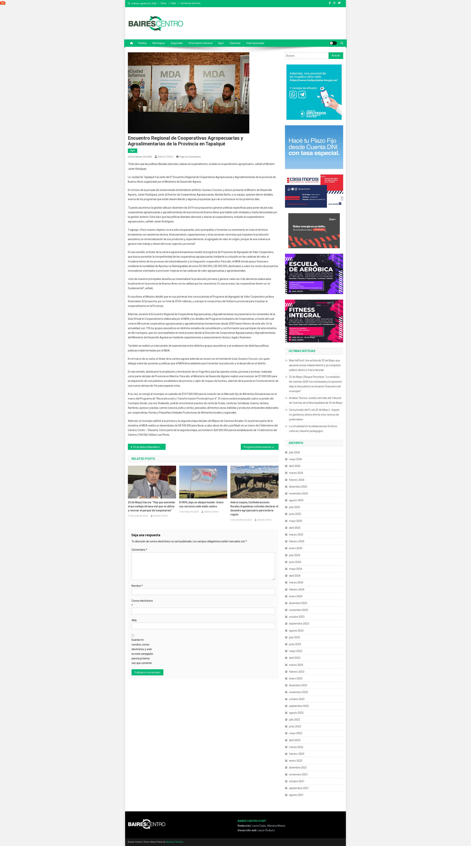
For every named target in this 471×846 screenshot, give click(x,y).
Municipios (159, 43)
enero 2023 (295, 678)
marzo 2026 (296, 472)
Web (134, 620)
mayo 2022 (295, 733)
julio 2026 (294, 452)
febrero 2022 (296, 753)
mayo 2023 (295, 651)
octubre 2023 (296, 616)
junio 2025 (295, 513)
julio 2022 (294, 719)
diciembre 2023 (298, 603)
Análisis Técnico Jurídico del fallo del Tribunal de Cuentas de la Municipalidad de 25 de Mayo (315, 400)
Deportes (235, 43)
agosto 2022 (296, 712)
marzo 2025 (296, 534)
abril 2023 (294, 657)
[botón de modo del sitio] (333, 43)
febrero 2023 (296, 671)
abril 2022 (294, 740)
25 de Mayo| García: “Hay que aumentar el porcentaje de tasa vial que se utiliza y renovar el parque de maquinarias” (151, 506)
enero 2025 (295, 548)
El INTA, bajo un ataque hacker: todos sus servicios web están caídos (201, 504)
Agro (221, 43)
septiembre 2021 (299, 788)
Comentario (139, 549)
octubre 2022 (296, 699)
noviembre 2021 (298, 774)
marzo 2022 (296, 747)
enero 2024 (295, 596)
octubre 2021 (296, 781)
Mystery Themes (174, 842)
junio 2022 (295, 726)
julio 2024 (294, 555)
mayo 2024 (295, 568)
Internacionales (255, 43)
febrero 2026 (296, 479)
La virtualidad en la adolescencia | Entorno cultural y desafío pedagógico (313, 428)
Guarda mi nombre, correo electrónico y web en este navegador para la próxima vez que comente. (142, 651)
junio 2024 (295, 562)
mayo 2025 (295, 520)
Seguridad (177, 43)
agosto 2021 (296, 794)
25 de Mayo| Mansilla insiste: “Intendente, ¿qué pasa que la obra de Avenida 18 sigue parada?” (149, 447)
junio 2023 (295, 644)
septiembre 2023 (299, 623)
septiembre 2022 (299, 705)
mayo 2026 (295, 459)
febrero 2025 (296, 541)
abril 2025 (294, 527)
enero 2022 (295, 760)
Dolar (173, 3)
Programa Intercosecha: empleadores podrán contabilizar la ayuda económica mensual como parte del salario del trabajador (261, 447)
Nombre (137, 585)
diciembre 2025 (298, 486)
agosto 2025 (296, 500)
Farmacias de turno (190, 3)
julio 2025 (294, 507)
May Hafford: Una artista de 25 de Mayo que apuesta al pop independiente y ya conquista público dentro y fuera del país (315, 365)
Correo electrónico (142, 603)
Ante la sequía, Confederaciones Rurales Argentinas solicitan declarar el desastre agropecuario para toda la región (254, 508)
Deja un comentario (190, 156)
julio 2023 (294, 637)
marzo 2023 (296, 664)
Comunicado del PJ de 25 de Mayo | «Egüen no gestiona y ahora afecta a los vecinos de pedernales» (314, 414)
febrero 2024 (296, 589)
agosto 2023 (296, 630)
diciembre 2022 (298, 685)
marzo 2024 (296, 582)
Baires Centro (165, 156)
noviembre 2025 (298, 493)
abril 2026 (294, 466)
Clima (163, 3)
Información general (200, 43)
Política (142, 43)
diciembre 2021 (298, 767)
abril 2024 (294, 575)
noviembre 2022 (298, 692)
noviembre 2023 (298, 609)
